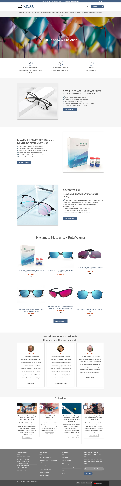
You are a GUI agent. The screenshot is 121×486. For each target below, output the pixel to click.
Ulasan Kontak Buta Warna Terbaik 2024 (49, 416)
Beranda (21, 12)
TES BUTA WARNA (46, 12)
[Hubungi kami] (102, 1)
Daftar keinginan (66, 463)
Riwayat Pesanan (66, 460)
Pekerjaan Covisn (44, 472)
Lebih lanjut (27, 437)
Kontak (77, 12)
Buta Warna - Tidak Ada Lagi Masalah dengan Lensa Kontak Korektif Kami (27, 417)
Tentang (71, 12)
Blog (60, 15)
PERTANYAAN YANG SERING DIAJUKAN (91, 12)
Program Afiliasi (44, 475)
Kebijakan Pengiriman (46, 457)
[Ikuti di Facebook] (98, 1)
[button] (88, 6)
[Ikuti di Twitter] (99, 1)
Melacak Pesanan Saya (68, 467)
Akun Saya (65, 457)
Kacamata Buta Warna (32, 12)
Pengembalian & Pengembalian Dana (48, 461)
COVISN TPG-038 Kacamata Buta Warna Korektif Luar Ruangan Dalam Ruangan (31, 310)
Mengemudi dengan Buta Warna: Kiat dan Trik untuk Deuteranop (93, 417)
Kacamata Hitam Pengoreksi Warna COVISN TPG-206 (90, 310)
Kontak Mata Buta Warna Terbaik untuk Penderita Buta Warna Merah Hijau (31, 271)
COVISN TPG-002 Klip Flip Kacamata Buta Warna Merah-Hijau (89, 268)
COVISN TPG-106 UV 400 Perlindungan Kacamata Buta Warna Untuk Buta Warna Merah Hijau (60, 307)
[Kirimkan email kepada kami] (101, 1)
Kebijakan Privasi (44, 466)
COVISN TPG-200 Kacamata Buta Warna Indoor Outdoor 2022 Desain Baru (60, 271)
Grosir (63, 473)
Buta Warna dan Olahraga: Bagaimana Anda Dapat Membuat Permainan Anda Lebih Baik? (71, 418)
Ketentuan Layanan (45, 469)
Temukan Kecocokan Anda (60, 12)
